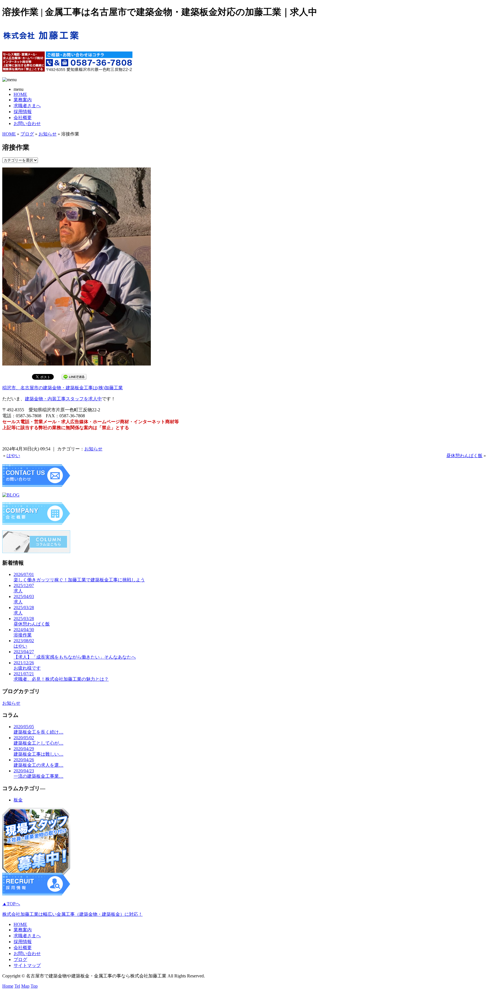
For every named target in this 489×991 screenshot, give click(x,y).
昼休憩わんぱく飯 (464, 455)
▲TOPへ (11, 903)
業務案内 (23, 99)
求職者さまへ (27, 105)
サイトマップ (27, 965)
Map (25, 986)
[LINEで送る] (74, 376)
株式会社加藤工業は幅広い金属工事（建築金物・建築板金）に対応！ (72, 914)
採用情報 (23, 111)
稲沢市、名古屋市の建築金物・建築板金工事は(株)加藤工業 (62, 387)
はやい (13, 455)
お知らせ (47, 134)
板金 (18, 799)
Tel (17, 986)
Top (34, 986)
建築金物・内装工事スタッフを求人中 (63, 398)
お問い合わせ (27, 123)
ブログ (27, 134)
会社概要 (23, 117)
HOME (20, 94)
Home (7, 986)
